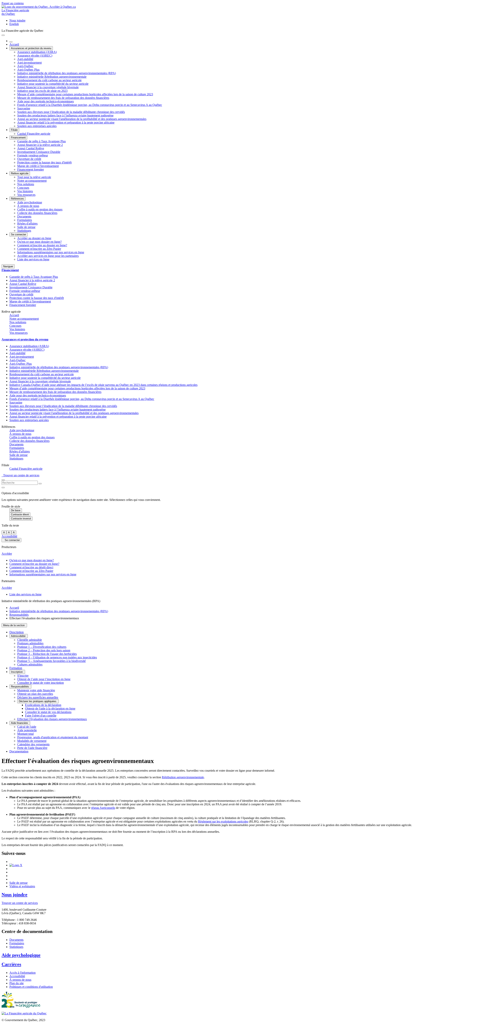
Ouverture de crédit (29, 159)
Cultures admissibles (29, 664)
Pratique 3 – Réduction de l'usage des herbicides (47, 654)
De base (15, 510)
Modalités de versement (31, 740)
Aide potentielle (27, 730)
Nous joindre (17, 20)
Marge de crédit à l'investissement (38, 166)
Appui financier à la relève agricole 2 (40, 144)
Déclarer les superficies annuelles (37, 697)
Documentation (18, 751)
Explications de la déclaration (43, 705)
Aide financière (20, 723)
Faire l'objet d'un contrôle (40, 715)
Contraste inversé (21, 518)
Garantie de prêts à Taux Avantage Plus (41, 141)
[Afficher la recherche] (3, 479)
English (14, 24)
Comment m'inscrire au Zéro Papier (39, 248)
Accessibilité (9, 536)
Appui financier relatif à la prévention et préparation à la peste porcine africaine (65, 122)
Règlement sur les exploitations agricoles (223, 821)
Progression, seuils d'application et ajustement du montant (52, 737)
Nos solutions (25, 184)
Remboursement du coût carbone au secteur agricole (49, 80)
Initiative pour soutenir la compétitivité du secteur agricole (52, 83)
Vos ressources (26, 194)
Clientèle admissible (29, 639)
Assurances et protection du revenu (31, 48)
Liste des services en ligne (33, 259)
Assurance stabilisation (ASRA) (37, 52)
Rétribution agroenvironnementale (183, 777)
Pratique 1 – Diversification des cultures (41, 646)
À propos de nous (28, 206)
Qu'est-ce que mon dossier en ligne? (39, 241)
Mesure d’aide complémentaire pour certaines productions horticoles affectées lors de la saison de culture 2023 (85, 94)
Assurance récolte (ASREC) (34, 55)
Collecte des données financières (37, 213)
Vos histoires (25, 191)
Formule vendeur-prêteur (32, 155)
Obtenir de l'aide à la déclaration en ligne (50, 708)
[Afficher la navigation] (3, 35)
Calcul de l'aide (26, 726)
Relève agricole (19, 173)
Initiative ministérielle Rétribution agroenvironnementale (52, 76)
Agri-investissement (29, 62)
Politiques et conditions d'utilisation (31, 986)
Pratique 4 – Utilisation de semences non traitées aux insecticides (57, 657)
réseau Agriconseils (103, 807)
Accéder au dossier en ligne (34, 238)
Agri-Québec (25, 66)
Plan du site (16, 983)
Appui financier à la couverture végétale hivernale (48, 87)
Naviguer (8, 266)
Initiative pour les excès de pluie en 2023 (42, 90)
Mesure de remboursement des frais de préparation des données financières (63, 97)
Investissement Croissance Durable (38, 152)
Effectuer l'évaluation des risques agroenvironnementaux (52, 719)
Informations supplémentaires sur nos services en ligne (50, 252)
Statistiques (24, 230)
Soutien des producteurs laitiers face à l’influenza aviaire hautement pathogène (65, 115)
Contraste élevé (20, 514)
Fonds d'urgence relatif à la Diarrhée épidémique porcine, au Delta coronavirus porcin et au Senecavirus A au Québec (89, 105)
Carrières (11, 964)
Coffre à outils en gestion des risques (39, 209)
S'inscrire (23, 675)
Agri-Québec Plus (28, 69)
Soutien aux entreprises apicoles (37, 126)
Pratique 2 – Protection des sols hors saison (43, 650)
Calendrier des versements (33, 744)
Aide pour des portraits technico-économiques (45, 101)
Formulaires (24, 220)
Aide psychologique (29, 202)
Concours (23, 187)
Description (16, 632)
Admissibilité (18, 636)
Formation (15, 668)
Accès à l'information (22, 972)
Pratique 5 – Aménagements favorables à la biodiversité (51, 661)
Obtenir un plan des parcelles (35, 693)
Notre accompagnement (32, 180)
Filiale (14, 129)
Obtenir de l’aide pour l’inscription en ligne (43, 679)
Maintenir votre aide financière (36, 690)
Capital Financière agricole (33, 133)
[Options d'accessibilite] (3, 487)
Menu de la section (14, 625)
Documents (24, 216)
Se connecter (18, 234)
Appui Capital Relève (30, 148)
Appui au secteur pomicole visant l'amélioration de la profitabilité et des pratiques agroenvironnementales (81, 119)
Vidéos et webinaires (22, 886)
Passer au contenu (13, 3)
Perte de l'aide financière (32, 748)
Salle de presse (26, 227)
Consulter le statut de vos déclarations (48, 712)
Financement (18, 137)
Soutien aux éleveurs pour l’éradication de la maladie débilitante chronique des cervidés (71, 112)
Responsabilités (19, 614)
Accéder (7, 553)
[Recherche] (40, 483)
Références (17, 198)
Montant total (25, 733)
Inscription (17, 671)
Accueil (14, 44)
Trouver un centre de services (20, 475)
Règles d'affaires (27, 223)
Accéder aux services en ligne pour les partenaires (48, 255)
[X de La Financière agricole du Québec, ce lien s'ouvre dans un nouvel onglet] (15, 865)
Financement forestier (30, 169)
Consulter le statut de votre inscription (40, 682)
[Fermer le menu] (11, 41)
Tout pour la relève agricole (34, 177)
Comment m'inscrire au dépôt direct (31, 567)
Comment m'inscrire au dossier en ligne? (42, 245)
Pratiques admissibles (30, 643)
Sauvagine (23, 108)
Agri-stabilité (25, 59)
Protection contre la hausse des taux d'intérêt (44, 162)
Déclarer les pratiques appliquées (38, 701)
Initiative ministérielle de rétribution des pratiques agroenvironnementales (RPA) (66, 73)
